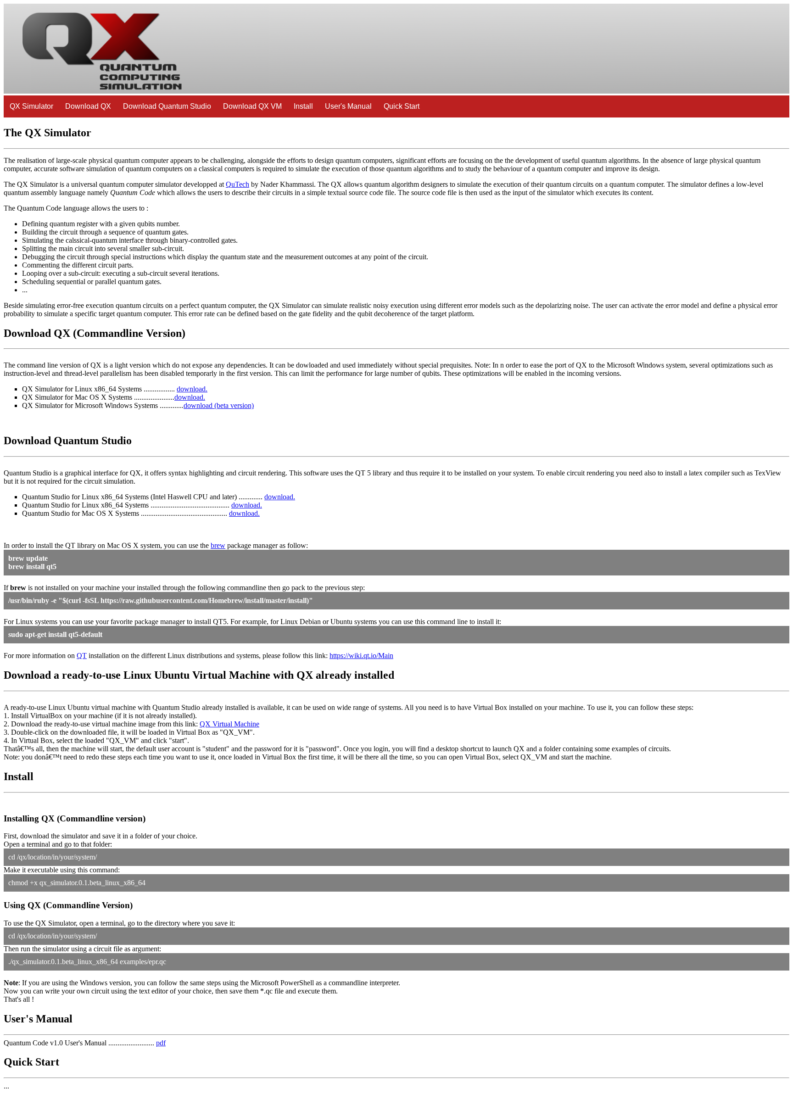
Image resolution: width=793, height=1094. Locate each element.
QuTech (237, 184)
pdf (161, 1043)
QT (82, 655)
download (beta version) (219, 405)
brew (218, 545)
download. (192, 389)
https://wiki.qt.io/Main (361, 655)
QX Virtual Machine (229, 724)
